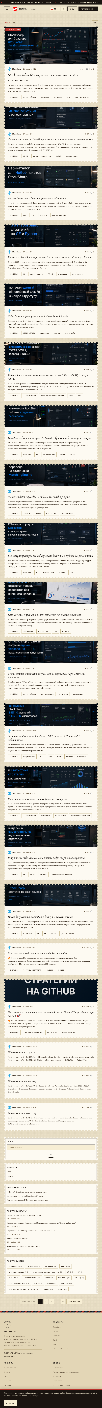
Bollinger (51, 1283)
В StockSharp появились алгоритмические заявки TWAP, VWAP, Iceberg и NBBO (48, 377)
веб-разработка (82, 97)
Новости (7, 1381)
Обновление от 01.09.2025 (22, 1081)
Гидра (55, 1331)
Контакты (57, 1376)
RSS (95, 23)
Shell (55, 1340)
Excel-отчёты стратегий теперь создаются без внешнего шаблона (44, 615)
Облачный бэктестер (61, 1349)
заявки (26, 513)
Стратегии (62, 274)
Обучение (27, 933)
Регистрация (88, 9)
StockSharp (14, 97)
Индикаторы (29, 756)
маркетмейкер (68, 1032)
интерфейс (70, 333)
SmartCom (66, 1283)
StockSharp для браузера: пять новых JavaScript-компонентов (43, 77)
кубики (50, 970)
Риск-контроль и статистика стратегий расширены (37, 799)
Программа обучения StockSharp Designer (25, 1196)
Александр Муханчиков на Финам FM (23, 1246)
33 (63, 1301)
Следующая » (74, 1301)
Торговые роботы (19, 1283)
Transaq (48, 1289)
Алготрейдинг (29, 97)
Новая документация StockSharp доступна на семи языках (40, 917)
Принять (10, 1403)
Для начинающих (18, 1272)
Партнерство (58, 1381)
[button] (55, 9)
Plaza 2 (79, 1278)
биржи (63, 454)
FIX (37, 572)
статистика (60, 815)
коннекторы (49, 454)
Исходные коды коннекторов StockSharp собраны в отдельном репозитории (49, 438)
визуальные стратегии (62, 874)
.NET (34, 215)
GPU (51, 756)
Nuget (25, 215)
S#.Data (62, 1289)
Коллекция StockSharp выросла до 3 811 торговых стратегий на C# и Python (49, 257)
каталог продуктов (42, 156)
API (37, 454)
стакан (38, 513)
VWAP (79, 395)
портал (57, 333)
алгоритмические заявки (52, 395)
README (58, 156)
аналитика (28, 631)
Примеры (64, 1278)
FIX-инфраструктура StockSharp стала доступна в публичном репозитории (50, 556)
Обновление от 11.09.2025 (21, 1052)
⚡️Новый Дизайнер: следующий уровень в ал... (27, 1192)
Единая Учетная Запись (17, 1238)
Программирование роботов (47, 1272)
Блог (9, 1171)
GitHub (25, 156)
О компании (58, 1368)
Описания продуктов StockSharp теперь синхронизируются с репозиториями (50, 139)
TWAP (71, 395)
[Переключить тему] (63, 9)
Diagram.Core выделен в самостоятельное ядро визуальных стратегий (46, 858)
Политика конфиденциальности (66, 1372)
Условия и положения (61, 1385)
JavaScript (45, 97)
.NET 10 (42, 756)
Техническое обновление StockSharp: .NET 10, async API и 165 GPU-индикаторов (44, 738)
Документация (68, 933)
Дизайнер (14, 970)
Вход (72, 9)
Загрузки (7, 1385)
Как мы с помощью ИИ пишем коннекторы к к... (27, 1200)
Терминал (56, 1335)
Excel (55, 631)
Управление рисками (80, 815)
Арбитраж (14, 1032)
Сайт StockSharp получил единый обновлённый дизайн (38, 316)
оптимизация (47, 694)
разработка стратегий (76, 756)
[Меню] (7, 9)
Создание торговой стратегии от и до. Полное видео (37, 953)
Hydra (65, 1266)
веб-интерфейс (59, 215)
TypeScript (58, 97)
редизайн (44, 333)
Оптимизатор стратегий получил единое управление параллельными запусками (46, 675)
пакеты (43, 215)
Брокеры (27, 454)
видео (61, 970)
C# (24, 274)
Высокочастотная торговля (24, 1289)
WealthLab (14, 1278)
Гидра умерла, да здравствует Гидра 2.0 (24, 1215)
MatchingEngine (67, 513)
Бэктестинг (77, 274)
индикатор (52, 1032)
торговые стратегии (33, 970)
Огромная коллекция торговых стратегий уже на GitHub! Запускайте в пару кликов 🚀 (51, 1014)
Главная (7, 23)
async (59, 756)
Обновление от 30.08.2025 (22, 1113)
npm (68, 97)
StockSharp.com (29, 333)
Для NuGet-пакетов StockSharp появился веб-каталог (37, 198)
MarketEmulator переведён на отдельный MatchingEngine (39, 497)
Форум (10, 1176)
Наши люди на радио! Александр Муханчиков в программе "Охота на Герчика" (41, 1223)
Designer (43, 874)
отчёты (65, 631)
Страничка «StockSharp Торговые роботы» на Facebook (31, 1231)
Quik (38, 1283)
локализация (72, 156)
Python (50, 274)
